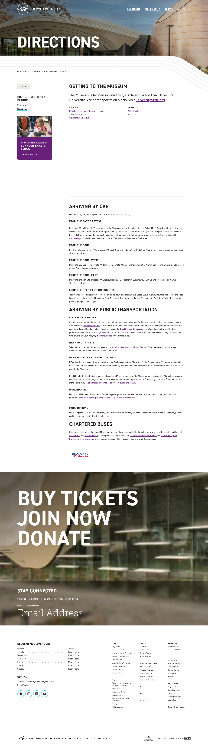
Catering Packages (174, 697)
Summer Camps (173, 670)
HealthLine (79, 362)
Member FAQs (173, 647)
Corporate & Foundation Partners (120, 699)
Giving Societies (117, 704)
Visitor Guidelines (118, 666)
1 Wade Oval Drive (77, 114)
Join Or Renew (152, 9)
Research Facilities (146, 673)
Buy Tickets (133, 9)
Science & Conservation (148, 663)
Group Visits (116, 673)
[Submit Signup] (187, 613)
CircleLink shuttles (91, 325)
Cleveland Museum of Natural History (86, 111)
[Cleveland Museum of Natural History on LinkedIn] (36, 693)
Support (115, 680)
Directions (22, 109)
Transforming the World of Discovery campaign (121, 684)
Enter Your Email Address (28, 605)
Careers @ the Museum (176, 707)
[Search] (189, 9)
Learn (170, 657)
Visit (27, 71)
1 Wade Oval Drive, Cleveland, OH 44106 (35, 681)
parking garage (80, 238)
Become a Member (119, 650)
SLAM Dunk (172, 673)
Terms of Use (103, 738)
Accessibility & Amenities (121, 663)
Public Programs (146, 656)
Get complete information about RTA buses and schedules (113, 382)
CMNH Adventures (118, 707)
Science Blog (172, 660)
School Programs (118, 670)
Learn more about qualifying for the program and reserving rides (107, 397)
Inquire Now (172, 700)
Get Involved (144, 701)
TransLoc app (106, 335)
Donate (169, 9)
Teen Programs (173, 667)
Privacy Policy (84, 738)
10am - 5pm (47, 9)
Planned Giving (117, 695)
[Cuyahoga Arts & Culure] (148, 738)
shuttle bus (129, 329)
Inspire (170, 677)
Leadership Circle (118, 692)
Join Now (64, 518)
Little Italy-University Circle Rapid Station (127, 347)
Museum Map (117, 660)
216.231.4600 (134, 111)
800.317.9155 (133, 114)
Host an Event (173, 684)
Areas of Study (145, 667)
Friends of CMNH (174, 650)
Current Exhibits (146, 653)
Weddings (171, 693)
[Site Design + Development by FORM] (174, 738)
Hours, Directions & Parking (44, 71)
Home (19, 71)
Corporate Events (174, 687)
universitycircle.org (150, 100)
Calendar (143, 647)
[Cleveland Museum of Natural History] (23, 9)
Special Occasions (174, 690)
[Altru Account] (184, 9)
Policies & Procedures (148, 680)
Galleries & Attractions (148, 650)
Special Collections (146, 677)
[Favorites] (178, 9)
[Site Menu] (8, 9)
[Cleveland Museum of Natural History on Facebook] (20, 693)
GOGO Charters (91, 435)
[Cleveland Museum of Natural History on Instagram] (28, 693)
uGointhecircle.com (99, 416)
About (142, 694)
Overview (21, 105)
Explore (143, 643)
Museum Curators (146, 670)
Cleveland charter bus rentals (143, 435)
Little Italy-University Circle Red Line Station (111, 332)
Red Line (81, 347)
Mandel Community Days (121, 656)
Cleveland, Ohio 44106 (79, 117)
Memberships (173, 643)
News (142, 687)
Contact (23, 677)
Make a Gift (116, 689)
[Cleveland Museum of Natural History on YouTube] (44, 693)
